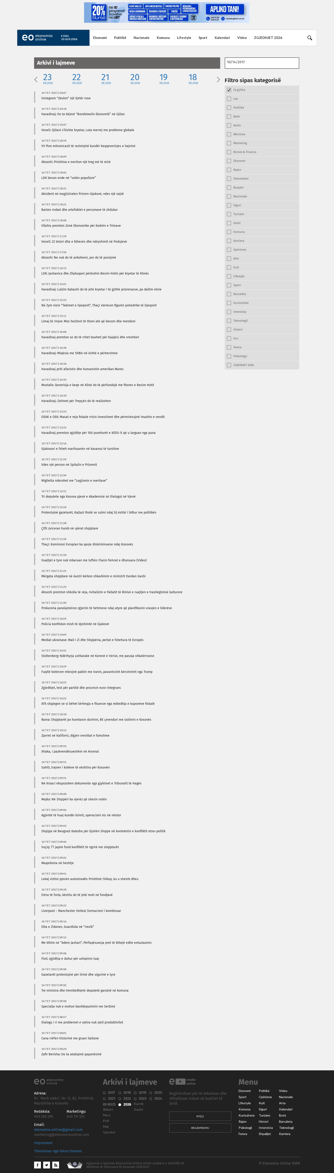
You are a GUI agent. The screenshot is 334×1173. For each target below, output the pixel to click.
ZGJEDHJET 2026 (268, 38)
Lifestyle (184, 38)
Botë (282, 1115)
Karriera (284, 1133)
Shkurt (108, 1109)
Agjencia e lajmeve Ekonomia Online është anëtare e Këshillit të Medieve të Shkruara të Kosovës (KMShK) (135, 1165)
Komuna (163, 38)
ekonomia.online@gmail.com (58, 1130)
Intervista (266, 1127)
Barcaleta (285, 1121)
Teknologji (286, 1127)
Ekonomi (100, 38)
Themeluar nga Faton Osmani (58, 1151)
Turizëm (264, 1115)
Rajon (243, 1121)
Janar (107, 1103)
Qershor (109, 1132)
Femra (243, 1133)
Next (218, 79)
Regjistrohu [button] (200, 1128)
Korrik (139, 1103)
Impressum (43, 1143)
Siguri (263, 1109)
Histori (263, 1121)
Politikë (120, 38)
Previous (36, 79)
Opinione (265, 1097)
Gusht (138, 1109)
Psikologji (245, 1127)
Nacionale (142, 38)
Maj (106, 1126)
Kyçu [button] (200, 1116)
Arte (282, 1103)
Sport (203, 38)
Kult (262, 1103)
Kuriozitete (247, 1115)
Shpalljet (265, 1133)
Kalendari (222, 38)
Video (242, 38)
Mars (107, 1115)
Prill (106, 1120)
